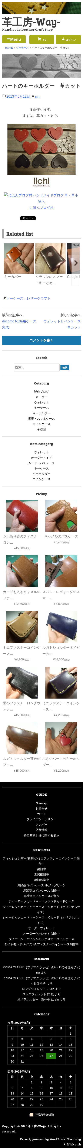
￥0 (44, 39)
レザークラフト (39, 298)
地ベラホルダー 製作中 (33, 999)
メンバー (41, 824)
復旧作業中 (41, 880)
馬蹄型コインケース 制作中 (41, 890)
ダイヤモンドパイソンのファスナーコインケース (41, 939)
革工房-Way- (31, 21)
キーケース (14, 298)
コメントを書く (41, 340)
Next (76, 245)
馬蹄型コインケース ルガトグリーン (41, 885)
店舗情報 (41, 830)
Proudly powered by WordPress (42, 1139)
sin (37, 96)
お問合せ (41, 808)
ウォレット (41, 402)
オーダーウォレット (41, 928)
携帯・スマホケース (41, 418)
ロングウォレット (34, 989)
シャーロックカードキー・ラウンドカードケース (41, 901)
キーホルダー (41, 413)
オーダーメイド (41, 457)
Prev (7, 245)
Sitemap (41, 803)
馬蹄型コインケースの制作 (41, 896)
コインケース (41, 424)
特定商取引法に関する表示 (41, 835)
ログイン (71, 39)
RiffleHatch (72, 1144)
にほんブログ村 (41, 207)
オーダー (41, 397)
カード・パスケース (41, 463)
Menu (15, 39)
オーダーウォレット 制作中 (41, 933)
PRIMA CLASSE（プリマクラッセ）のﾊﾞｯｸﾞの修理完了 (39, 967)
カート (41, 814)
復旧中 (41, 869)
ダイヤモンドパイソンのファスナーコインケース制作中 (41, 944)
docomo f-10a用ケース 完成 (21, 324)
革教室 (41, 429)
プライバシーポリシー (41, 819)
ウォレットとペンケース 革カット (62, 324)
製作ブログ (41, 391)
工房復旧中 (41, 874)
